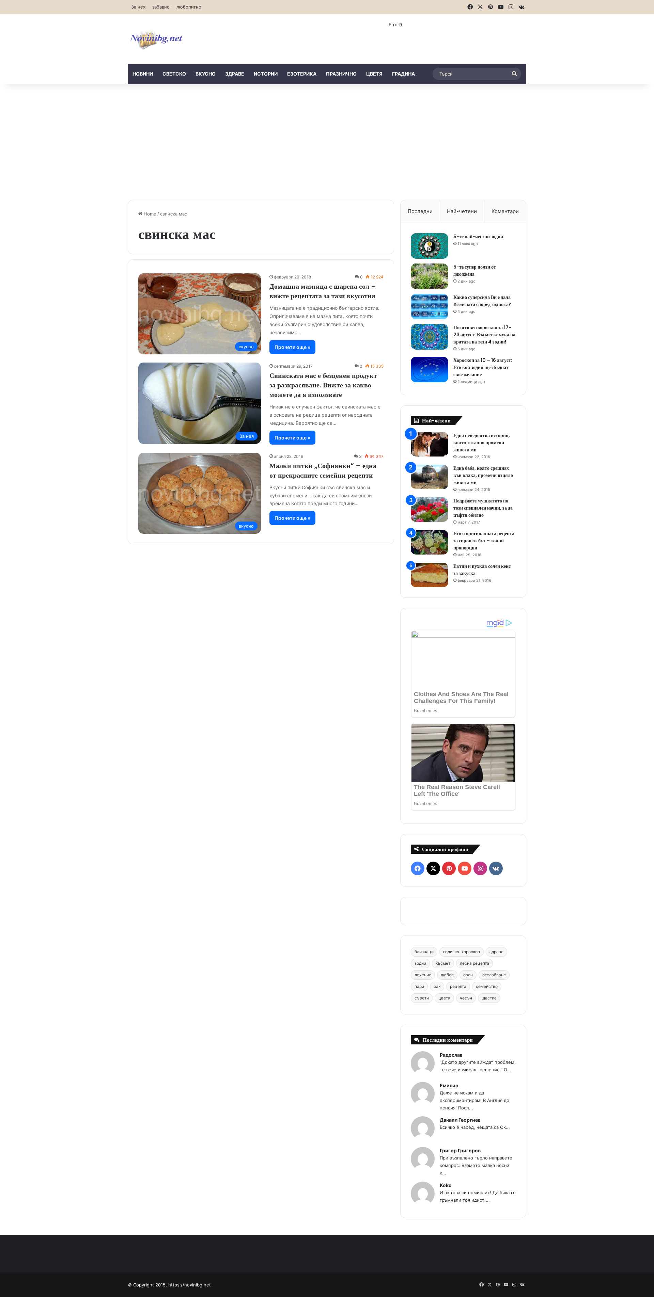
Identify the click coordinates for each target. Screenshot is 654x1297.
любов (447, 974)
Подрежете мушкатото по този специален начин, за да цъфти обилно (483, 507)
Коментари (505, 211)
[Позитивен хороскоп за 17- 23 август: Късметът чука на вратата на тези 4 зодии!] (429, 337)
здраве (234, 74)
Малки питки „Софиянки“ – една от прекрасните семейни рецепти (322, 470)
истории (266, 74)
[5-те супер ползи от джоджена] (429, 276)
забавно (161, 7)
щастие (489, 997)
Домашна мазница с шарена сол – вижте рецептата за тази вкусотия (322, 291)
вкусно (206, 74)
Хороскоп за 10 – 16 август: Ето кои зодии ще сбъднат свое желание (482, 367)
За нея (138, 7)
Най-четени (462, 211)
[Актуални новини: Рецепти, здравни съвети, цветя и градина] (156, 39)
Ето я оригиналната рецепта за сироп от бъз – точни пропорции (483, 540)
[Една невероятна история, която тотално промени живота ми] (429, 444)
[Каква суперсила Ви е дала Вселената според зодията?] (429, 306)
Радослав (451, 1055)
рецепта (458, 986)
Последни (420, 211)
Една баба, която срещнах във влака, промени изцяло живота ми (483, 475)
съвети (422, 997)
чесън (466, 997)
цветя (374, 74)
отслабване (494, 974)
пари (419, 986)
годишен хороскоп (461, 951)
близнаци (424, 951)
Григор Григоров (460, 1150)
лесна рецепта (474, 963)
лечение (423, 974)
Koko (446, 1185)
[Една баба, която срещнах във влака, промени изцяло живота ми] (429, 477)
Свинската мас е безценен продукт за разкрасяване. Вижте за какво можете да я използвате (323, 385)
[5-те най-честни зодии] (429, 246)
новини (143, 74)
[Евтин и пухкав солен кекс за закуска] (429, 575)
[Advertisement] (327, 142)
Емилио (449, 1085)
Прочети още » (292, 347)
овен (468, 974)
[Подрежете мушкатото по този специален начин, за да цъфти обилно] (429, 509)
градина (403, 74)
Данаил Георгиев (460, 1120)
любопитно (188, 7)
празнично (341, 74)
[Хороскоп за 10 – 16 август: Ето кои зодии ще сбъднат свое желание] (429, 369)
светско (174, 74)
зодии (420, 963)
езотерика (301, 74)
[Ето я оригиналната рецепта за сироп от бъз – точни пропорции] (429, 542)
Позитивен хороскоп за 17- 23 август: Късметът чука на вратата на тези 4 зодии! (484, 334)
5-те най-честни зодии (478, 236)
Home (149, 214)
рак (437, 986)
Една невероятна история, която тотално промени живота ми (481, 442)
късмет (443, 963)
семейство (487, 986)
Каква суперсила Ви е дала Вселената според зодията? (482, 301)
